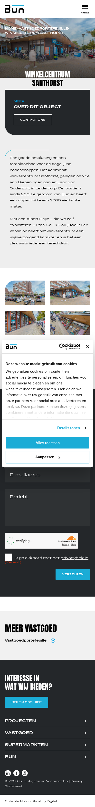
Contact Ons (33, 120)
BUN (10, 757)
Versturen (73, 574)
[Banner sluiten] (87, 346)
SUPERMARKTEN (26, 745)
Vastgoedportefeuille (43, 28)
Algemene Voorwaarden (48, 781)
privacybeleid (74, 558)
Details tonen (68, 428)
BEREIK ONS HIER (26, 702)
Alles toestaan (48, 443)
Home (11, 28)
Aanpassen (44, 457)
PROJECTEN (20, 721)
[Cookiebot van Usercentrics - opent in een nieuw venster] (60, 346)
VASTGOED (19, 733)
